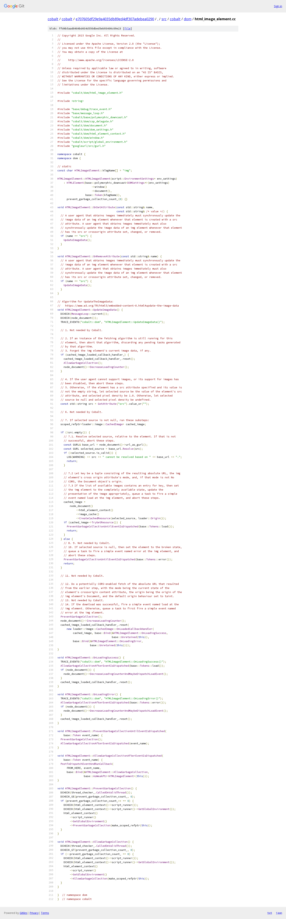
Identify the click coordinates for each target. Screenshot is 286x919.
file (127, 28)
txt (269, 913)
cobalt (53, 19)
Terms (45, 913)
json (279, 913)
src (164, 19)
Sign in (278, 6)
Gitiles (23, 913)
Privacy (34, 913)
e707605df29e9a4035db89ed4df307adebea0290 (115, 19)
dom (187, 19)
